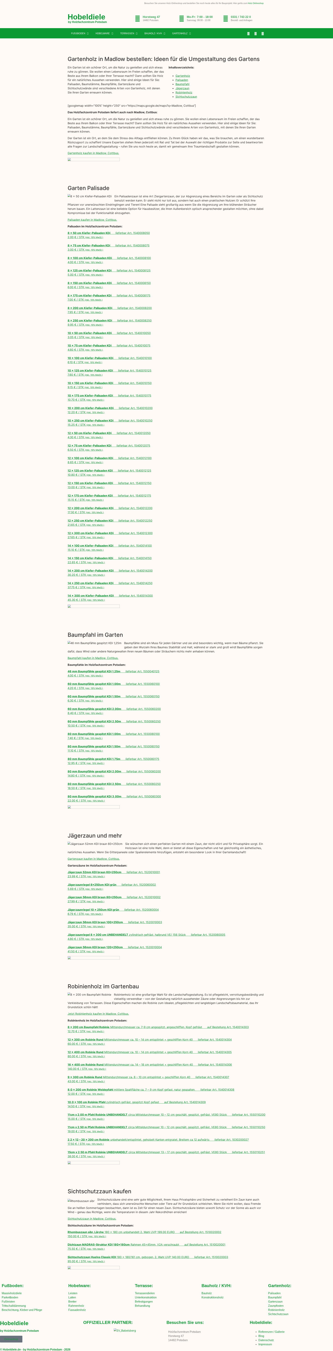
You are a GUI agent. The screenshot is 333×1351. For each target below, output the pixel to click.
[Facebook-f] (248, 33)
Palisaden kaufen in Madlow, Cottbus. (92, 219)
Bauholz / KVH (153, 33)
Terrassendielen (145, 1293)
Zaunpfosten (276, 1305)
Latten (72, 1297)
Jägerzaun (182, 88)
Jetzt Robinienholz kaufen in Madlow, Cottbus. (98, 1013)
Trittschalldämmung (14, 1305)
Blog (261, 1335)
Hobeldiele (86, 17)
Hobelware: (79, 1285)
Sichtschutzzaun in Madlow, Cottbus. (92, 1218)
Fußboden (78, 33)
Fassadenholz (77, 1309)
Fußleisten (8, 1301)
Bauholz (207, 1293)
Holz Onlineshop (256, 3)
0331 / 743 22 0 (241, 17)
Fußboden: (13, 1285)
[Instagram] (255, 33)
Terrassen (127, 33)
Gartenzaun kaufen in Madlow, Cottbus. (94, 858)
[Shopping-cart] (262, 33)
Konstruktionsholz (213, 1297)
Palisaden (182, 80)
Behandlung (142, 1305)
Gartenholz (179, 33)
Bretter (72, 1301)
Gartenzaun (275, 1301)
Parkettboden (10, 1297)
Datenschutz (266, 1340)
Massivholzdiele (12, 1293)
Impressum (265, 1344)
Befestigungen (144, 1301)
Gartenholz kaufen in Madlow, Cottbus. (93, 153)
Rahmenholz (76, 1305)
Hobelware (103, 33)
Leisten (72, 1293)
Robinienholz (184, 92)
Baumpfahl (182, 84)
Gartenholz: (279, 1285)
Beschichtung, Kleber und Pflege (22, 1309)
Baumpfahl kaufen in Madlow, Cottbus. (93, 658)
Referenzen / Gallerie (271, 1331)
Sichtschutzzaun (186, 96)
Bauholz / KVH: (217, 1285)
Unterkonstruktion (146, 1297)
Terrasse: (144, 1285)
